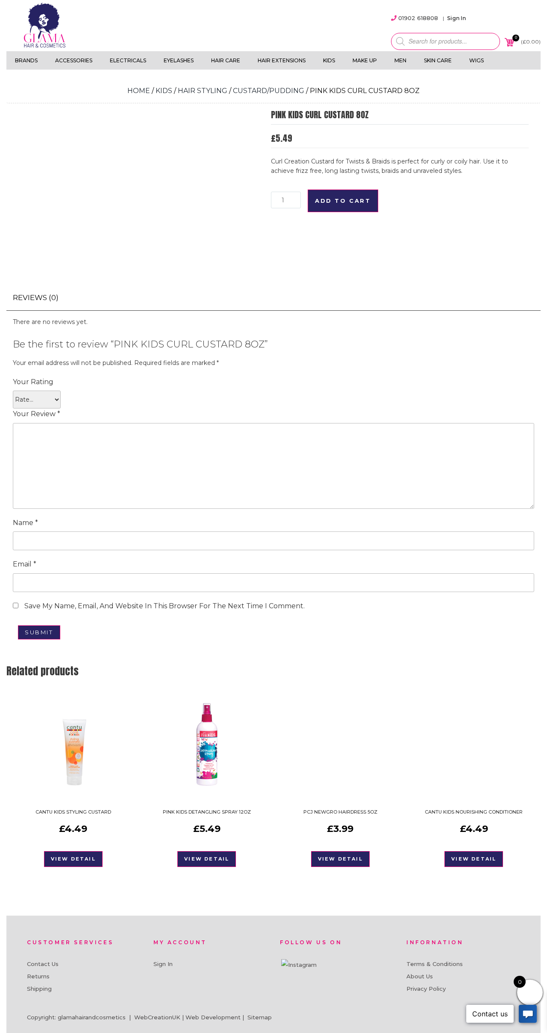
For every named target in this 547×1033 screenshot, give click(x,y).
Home (138, 91)
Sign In (456, 18)
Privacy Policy (426, 988)
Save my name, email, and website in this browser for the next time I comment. (164, 606)
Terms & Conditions (434, 963)
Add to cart (343, 200)
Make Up (365, 60)
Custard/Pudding (268, 91)
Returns (38, 976)
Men (400, 60)
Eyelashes (179, 60)
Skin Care (438, 60)
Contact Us (43, 963)
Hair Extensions (282, 60)
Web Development (213, 1017)
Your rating (33, 382)
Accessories (73, 60)
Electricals (128, 60)
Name (25, 523)
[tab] (36, 297)
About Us (419, 976)
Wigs (476, 60)
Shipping (39, 988)
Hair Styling (202, 91)
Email (24, 564)
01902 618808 (418, 18)
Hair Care (225, 60)
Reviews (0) (36, 297)
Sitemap (259, 1017)
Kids (329, 60)
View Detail (73, 859)
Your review (36, 414)
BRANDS (26, 60)
